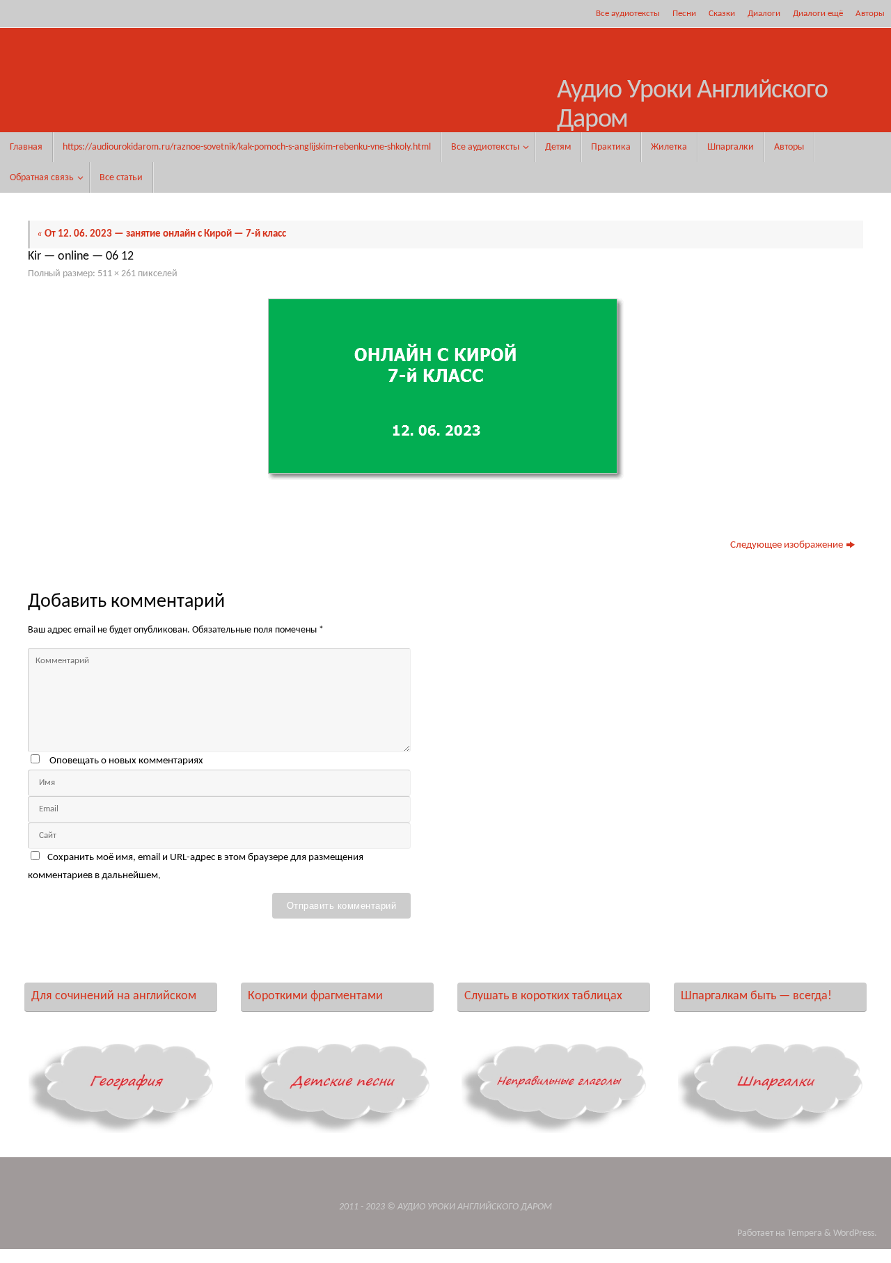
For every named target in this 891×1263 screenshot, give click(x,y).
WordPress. (855, 1233)
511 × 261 (116, 273)
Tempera (804, 1233)
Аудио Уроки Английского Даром (692, 105)
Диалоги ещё (818, 13)
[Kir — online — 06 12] (445, 389)
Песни (684, 13)
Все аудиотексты (628, 13)
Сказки (722, 13)
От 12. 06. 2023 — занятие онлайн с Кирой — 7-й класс (161, 234)
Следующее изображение (786, 545)
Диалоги (764, 13)
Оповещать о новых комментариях (126, 761)
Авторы (870, 13)
